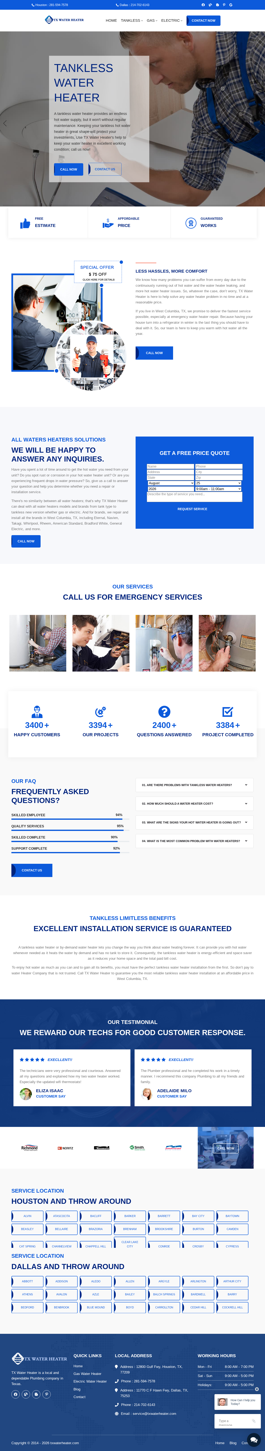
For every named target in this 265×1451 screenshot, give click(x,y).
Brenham (130, 1229)
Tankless (130, 20)
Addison (61, 1281)
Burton (198, 1229)
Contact (79, 1397)
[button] (260, 123)
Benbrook (61, 1307)
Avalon (61, 1294)
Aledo (95, 1281)
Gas (151, 20)
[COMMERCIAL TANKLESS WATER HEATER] (164, 643)
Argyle (164, 1281)
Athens (27, 1294)
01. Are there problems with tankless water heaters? (187, 785)
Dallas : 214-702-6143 (134, 5)
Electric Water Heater (90, 1381)
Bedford (27, 1307)
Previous (8, 643)
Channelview (61, 1246)
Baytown (232, 1216)
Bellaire (61, 1229)
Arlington (198, 1281)
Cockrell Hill (232, 1307)
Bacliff (95, 1216)
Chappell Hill (96, 1246)
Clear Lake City (130, 1244)
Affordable (128, 218)
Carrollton (164, 1307)
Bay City (198, 1216)
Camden (232, 1229)
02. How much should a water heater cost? (177, 803)
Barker (130, 1216)
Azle (95, 1294)
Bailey (130, 1294)
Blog (76, 1389)
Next (256, 643)
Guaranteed (212, 218)
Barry (232, 1294)
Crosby (198, 1246)
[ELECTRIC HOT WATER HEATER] (100, 643)
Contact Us (32, 870)
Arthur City (232, 1281)
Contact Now (203, 20)
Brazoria (96, 1229)
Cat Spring (27, 1246)
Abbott (27, 1281)
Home (111, 20)
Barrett (164, 1216)
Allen (130, 1281)
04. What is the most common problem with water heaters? (191, 841)
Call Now (68, 169)
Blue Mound (96, 1307)
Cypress (232, 1246)
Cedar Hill (198, 1307)
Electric (170, 20)
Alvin (27, 1216)
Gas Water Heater (87, 1374)
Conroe (164, 1246)
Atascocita (61, 1216)
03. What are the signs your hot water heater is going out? (191, 822)
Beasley (27, 1229)
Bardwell (198, 1294)
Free (39, 218)
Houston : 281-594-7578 (51, 5)
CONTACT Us (105, 169)
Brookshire (164, 1229)
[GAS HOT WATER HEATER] (37, 643)
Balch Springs (164, 1294)
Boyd (130, 1307)
